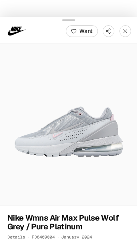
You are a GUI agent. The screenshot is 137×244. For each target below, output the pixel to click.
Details (16, 236)
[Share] (108, 31)
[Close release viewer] (125, 31)
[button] (68, 124)
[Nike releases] (16, 30)
